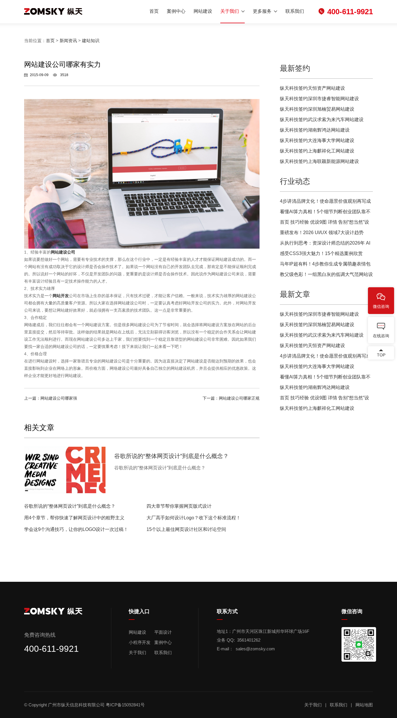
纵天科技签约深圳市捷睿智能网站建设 (319, 98)
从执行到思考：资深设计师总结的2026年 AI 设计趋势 (325, 244)
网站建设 (203, 11)
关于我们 (229, 11)
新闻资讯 (68, 40)
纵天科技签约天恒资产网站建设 (312, 88)
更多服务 (262, 11)
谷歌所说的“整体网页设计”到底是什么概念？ (69, 506)
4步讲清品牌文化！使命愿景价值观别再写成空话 (325, 203)
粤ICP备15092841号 (126, 704)
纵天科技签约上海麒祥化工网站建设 (317, 150)
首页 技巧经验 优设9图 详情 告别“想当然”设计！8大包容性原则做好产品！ (324, 223)
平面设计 (163, 632)
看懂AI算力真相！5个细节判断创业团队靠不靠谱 (325, 213)
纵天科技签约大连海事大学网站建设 (317, 140)
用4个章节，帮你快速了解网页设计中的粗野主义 (74, 517)
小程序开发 (140, 642)
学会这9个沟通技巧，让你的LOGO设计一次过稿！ (76, 529)
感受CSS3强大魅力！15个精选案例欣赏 (321, 253)
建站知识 (90, 40)
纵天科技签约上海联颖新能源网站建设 (319, 161)
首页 (154, 11)
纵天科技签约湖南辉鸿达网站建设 (315, 130)
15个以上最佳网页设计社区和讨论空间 (186, 529)
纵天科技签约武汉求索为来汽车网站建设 (322, 119)
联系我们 (294, 11)
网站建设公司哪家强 (58, 398)
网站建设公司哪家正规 (239, 398)
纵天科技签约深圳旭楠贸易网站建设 (317, 109)
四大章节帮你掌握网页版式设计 (179, 506)
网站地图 (364, 704)
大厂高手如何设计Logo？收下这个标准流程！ (193, 517)
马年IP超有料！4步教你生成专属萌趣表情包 (325, 263)
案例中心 (176, 11)
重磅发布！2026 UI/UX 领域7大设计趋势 (322, 232)
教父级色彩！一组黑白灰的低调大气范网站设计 (326, 276)
